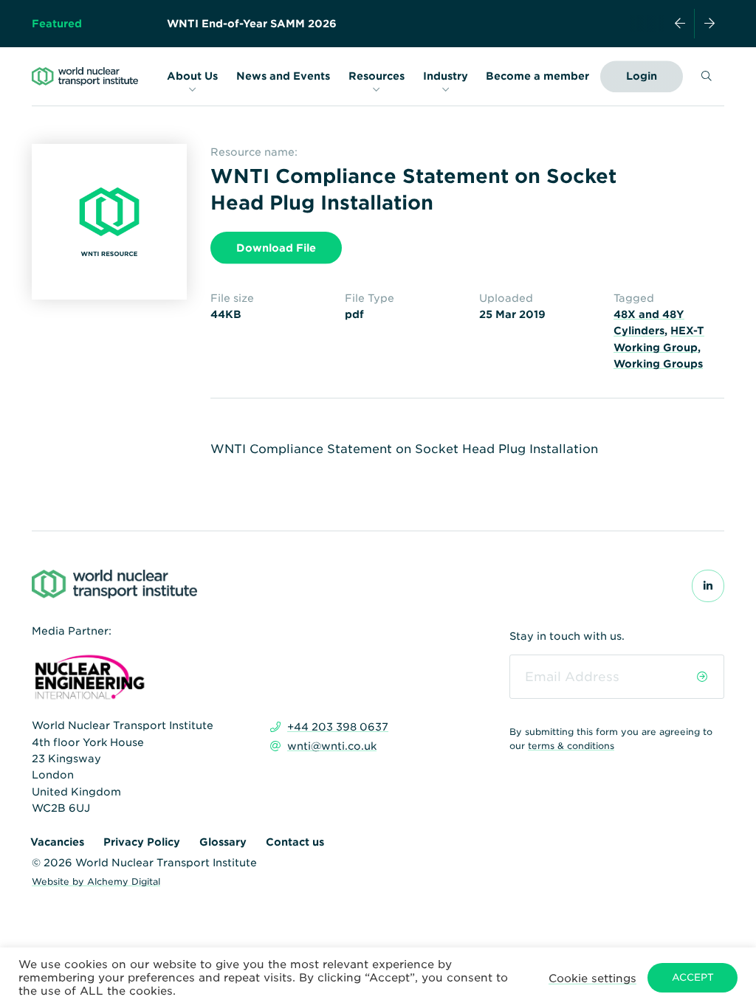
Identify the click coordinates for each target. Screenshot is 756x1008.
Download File (276, 248)
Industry (445, 77)
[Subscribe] (702, 676)
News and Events (283, 77)
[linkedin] (708, 585)
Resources (376, 77)
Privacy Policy (141, 842)
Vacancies (57, 842)
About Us (192, 77)
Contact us (295, 842)
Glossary (223, 842)
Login (641, 76)
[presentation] (680, 23)
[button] (592, 977)
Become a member (537, 76)
